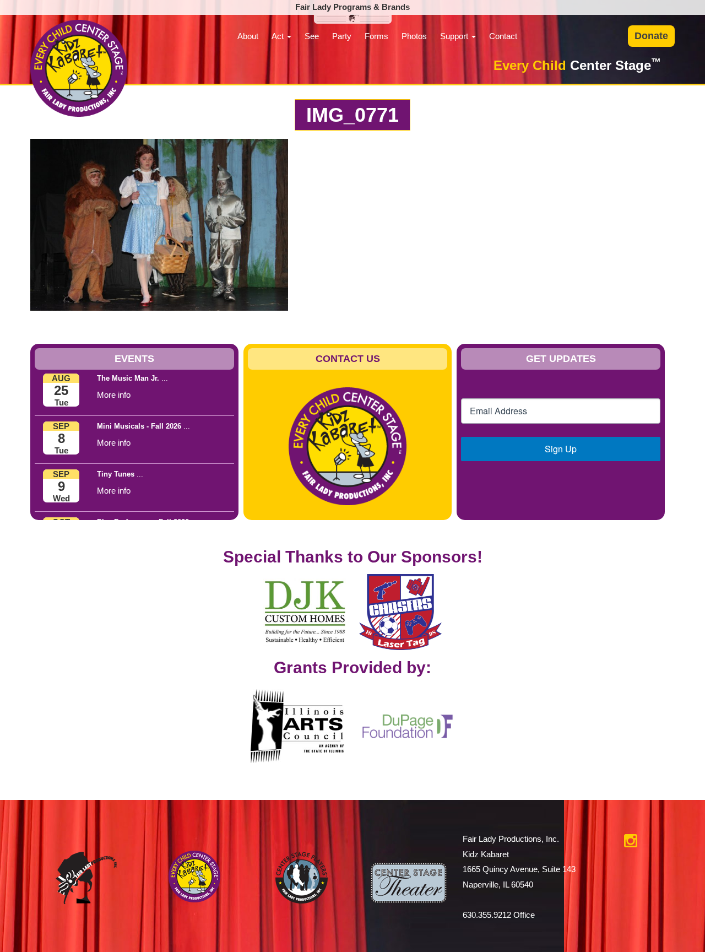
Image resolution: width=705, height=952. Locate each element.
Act (279, 36)
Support (455, 36)
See (312, 36)
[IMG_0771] (159, 224)
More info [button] (114, 394)
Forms (376, 36)
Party (341, 36)
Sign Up (561, 448)
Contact (503, 36)
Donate (651, 35)
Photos (414, 36)
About (247, 36)
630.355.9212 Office (499, 914)
